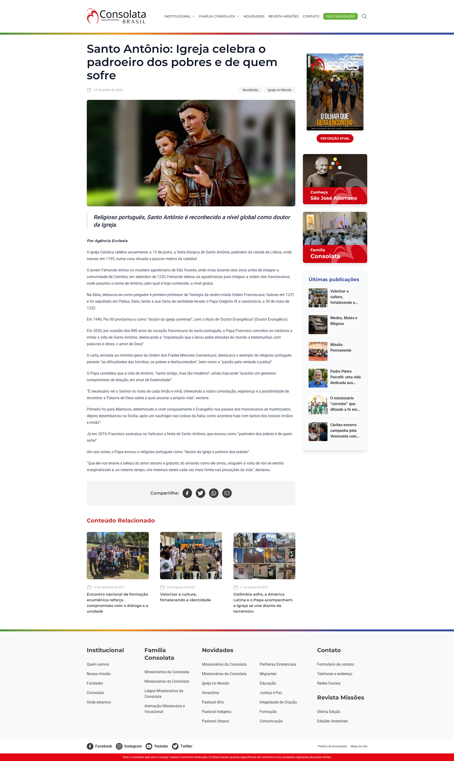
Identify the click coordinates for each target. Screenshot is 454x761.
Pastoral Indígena (216, 711)
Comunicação (271, 721)
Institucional (178, 16)
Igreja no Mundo (280, 90)
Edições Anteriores (332, 721)
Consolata (95, 692)
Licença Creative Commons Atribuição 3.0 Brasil (189, 757)
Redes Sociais (328, 683)
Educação (268, 683)
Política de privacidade (332, 746)
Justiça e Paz (271, 692)
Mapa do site (359, 746)
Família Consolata (217, 16)
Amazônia (210, 692)
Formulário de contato (335, 664)
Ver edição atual (335, 138)
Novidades (254, 16)
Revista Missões (283, 16)
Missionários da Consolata (166, 672)
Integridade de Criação (278, 702)
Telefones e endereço (334, 674)
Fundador (95, 683)
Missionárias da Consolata (166, 681)
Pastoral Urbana (215, 721)
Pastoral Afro (213, 702)
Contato (311, 16)
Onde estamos (99, 702)
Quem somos (98, 664)
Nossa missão (99, 674)
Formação (268, 711)
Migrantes (268, 674)
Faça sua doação (340, 16)
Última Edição (328, 711)
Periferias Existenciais (278, 664)
